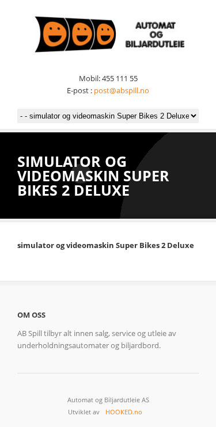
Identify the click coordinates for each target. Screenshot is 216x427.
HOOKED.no (123, 411)
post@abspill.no (121, 90)
